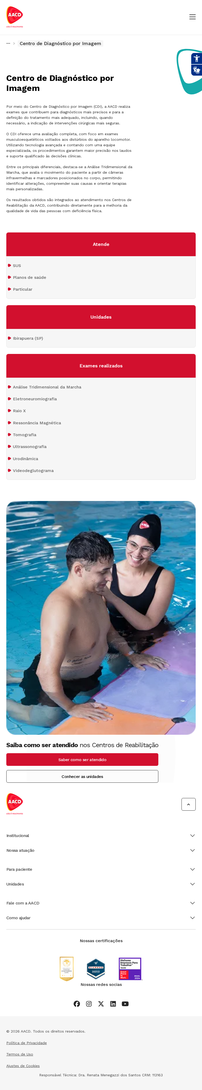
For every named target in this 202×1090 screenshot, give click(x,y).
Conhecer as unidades (82, 776)
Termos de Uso (19, 1054)
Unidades (15, 884)
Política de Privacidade (26, 1043)
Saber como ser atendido (82, 759)
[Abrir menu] (192, 17)
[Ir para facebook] (77, 1004)
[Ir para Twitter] (101, 1004)
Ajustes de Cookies (23, 1066)
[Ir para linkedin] (113, 1004)
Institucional (17, 835)
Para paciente (19, 869)
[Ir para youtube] (125, 1004)
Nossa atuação (20, 850)
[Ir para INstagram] (89, 1004)
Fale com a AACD (22, 903)
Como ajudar (18, 917)
